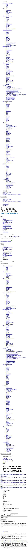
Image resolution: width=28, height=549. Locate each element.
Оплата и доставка (7, 192)
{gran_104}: (3, 515)
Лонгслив (8, 139)
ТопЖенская (8, 154)
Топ (6, 153)
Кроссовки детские (10, 97)
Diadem (7, 18)
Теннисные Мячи (7, 62)
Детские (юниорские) (10, 28)
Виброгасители (9, 183)
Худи (7, 158)
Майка (7, 140)
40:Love (7, 64)
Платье (7, 145)
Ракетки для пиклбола (11, 45)
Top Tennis (8, 77)
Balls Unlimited (9, 50)
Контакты (5, 193)
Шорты (7, 159)
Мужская (8, 141)
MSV (7, 113)
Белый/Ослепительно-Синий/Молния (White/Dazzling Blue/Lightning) (14, 89)
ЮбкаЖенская (9, 162)
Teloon (7, 58)
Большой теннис (9, 93)
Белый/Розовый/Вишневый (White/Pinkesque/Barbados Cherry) (13, 92)
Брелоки (7, 180)
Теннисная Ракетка (7, 15)
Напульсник (8, 142)
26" (4, 463)
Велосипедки (9, 125)
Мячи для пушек (9, 82)
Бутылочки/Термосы (10, 182)
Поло (7, 148)
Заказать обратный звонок (6, 237)
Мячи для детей (9, 61)
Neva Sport (8, 54)
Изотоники (8, 44)
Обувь (4, 85)
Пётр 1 (7, 84)
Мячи (7, 11)
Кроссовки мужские (10, 99)
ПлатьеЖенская (9, 146)
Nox (7, 7)
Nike (7, 171)
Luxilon (7, 112)
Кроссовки (8, 10)
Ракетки (7, 13)
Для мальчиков (9, 128)
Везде (4, 219)
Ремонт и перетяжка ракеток (20, 540)
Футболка (8, 155)
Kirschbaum (8, 111)
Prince (7, 22)
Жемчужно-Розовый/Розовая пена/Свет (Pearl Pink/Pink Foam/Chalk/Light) (16, 95)
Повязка (7, 147)
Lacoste (7, 21)
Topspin (7, 119)
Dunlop (7, 19)
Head (7, 5)
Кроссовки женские (10, 98)
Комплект (8, 134)
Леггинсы (8, 138)
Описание (5, 531)
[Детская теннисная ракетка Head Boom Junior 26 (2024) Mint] (14, 479)
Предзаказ (3, 520)
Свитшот (8, 151)
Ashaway (8, 104)
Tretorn (7, 78)
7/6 (6, 31)
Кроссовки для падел (8, 3)
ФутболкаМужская (10, 156)
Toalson (7, 118)
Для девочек (8, 127)
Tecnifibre (8, 25)
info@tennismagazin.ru (6, 241)
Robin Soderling (9, 71)
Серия (7, 152)
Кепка (7, 131)
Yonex (7, 27)
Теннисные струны (7, 101)
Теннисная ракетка (7, 30)
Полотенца (8, 187)
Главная (5, 458)
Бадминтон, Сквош (10, 87)
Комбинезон (8, 133)
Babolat (7, 17)
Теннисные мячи (7, 46)
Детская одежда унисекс (11, 126)
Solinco (7, 115)
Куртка (7, 136)
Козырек (8, 132)
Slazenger (8, 55)
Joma (7, 6)
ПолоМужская (9, 149)
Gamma (7, 107)
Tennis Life (8, 39)
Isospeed (7, 109)
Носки (7, 144)
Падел (7, 100)
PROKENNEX (9, 24)
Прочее (7, 188)
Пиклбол (5, 8)
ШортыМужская (9, 160)
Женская (8, 129)
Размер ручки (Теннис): (6, 514)
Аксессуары (8, 86)
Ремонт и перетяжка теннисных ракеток (12, 194)
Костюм (7, 135)
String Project (8, 174)
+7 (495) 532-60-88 (16, 236)
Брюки (7, 124)
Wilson (7, 26)
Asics (7, 4)
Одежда (5, 122)
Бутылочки (8, 181)
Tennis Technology (10, 59)
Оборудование (9, 12)
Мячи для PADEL (10, 80)
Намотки (8, 186)
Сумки (7, 14)
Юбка (7, 161)
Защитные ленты (9, 185)
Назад (5, 1)
